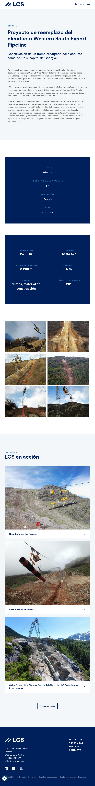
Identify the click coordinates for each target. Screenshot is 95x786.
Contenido (32, 777)
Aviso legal (21, 777)
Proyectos (75, 739)
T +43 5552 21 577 (13, 758)
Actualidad (76, 743)
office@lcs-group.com (14, 761)
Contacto (75, 750)
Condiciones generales (48, 777)
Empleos (74, 746)
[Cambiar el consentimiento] (5, 778)
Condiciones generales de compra (72, 777)
